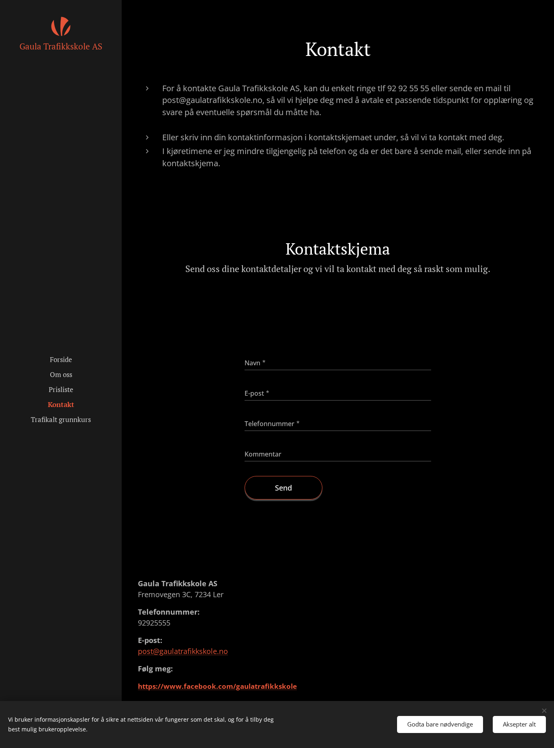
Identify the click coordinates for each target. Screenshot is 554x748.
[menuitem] (60, 359)
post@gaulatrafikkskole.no (183, 651)
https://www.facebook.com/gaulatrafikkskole (217, 686)
